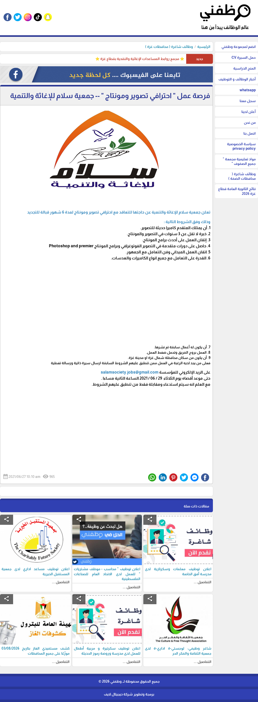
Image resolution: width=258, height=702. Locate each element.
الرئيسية (203, 47)
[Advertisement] (106, 302)
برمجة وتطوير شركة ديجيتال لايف (129, 694)
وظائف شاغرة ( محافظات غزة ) (169, 47)
